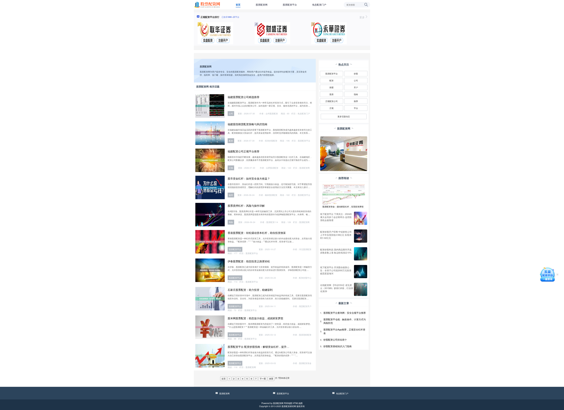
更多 (362, 17)
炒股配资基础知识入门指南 (337, 346)
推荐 (356, 101)
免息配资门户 (319, 4)
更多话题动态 (344, 116)
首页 (238, 4)
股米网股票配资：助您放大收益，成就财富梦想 (255, 318)
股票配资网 (261, 4)
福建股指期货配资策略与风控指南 (247, 124)
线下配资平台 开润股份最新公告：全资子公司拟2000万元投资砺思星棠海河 (335, 270)
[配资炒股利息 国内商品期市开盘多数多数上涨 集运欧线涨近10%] (360, 253)
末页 (271, 378)
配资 (231, 140)
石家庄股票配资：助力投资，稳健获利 (250, 290)
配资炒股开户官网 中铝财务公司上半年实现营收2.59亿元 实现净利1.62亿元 (336, 234)
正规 (231, 167)
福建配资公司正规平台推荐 (243, 151)
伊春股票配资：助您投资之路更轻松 (249, 261)
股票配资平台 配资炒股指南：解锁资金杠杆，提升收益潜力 (262, 346)
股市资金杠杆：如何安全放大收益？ (249, 178)
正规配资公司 (331, 101)
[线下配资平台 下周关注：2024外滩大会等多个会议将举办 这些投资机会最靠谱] (360, 218)
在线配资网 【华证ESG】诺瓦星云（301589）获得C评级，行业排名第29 (336, 288)
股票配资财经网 (289, 406)
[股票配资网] (207, 4)
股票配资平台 (290, 4)
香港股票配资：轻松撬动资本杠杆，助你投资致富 (257, 233)
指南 (356, 94)
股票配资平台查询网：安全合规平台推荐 (344, 312)
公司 (231, 113)
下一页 (263, 378)
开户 (356, 87)
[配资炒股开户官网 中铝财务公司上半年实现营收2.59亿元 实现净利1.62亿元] (360, 236)
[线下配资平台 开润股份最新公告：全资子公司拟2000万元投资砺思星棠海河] (360, 271)
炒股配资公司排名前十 (335, 339)
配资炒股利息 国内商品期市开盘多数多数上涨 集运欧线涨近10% (336, 251)
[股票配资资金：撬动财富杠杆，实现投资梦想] (343, 194)
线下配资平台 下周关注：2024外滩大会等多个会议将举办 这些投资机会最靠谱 (336, 217)
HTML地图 (298, 403)
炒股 (356, 73)
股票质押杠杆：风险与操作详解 (246, 205)
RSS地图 (288, 403)
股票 (331, 94)
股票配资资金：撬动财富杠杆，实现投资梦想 (343, 206)
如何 (231, 194)
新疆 (331, 87)
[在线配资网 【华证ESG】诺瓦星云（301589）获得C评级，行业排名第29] (360, 289)
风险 (231, 222)
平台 (356, 108)
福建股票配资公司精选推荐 (243, 97)
